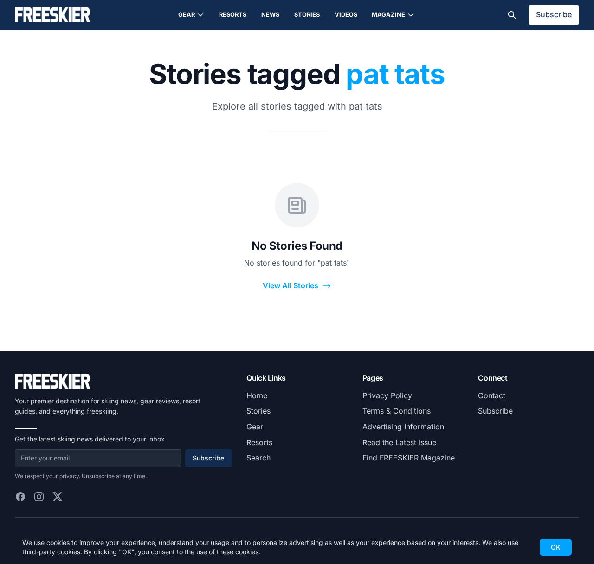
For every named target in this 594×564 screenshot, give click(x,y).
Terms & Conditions (396, 410)
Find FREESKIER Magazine (408, 457)
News (270, 14)
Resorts (232, 14)
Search (258, 457)
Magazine (388, 14)
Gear (186, 14)
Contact (491, 395)
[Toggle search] (512, 15)
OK (556, 547)
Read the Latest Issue (399, 442)
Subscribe (554, 14)
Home (256, 395)
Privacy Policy (387, 395)
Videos (346, 14)
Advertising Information (403, 426)
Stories (307, 14)
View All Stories (290, 285)
